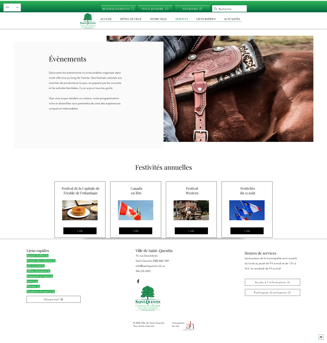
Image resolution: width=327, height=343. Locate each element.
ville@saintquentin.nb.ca (150, 266)
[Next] (321, 337)
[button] (208, 19)
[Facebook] (138, 281)
